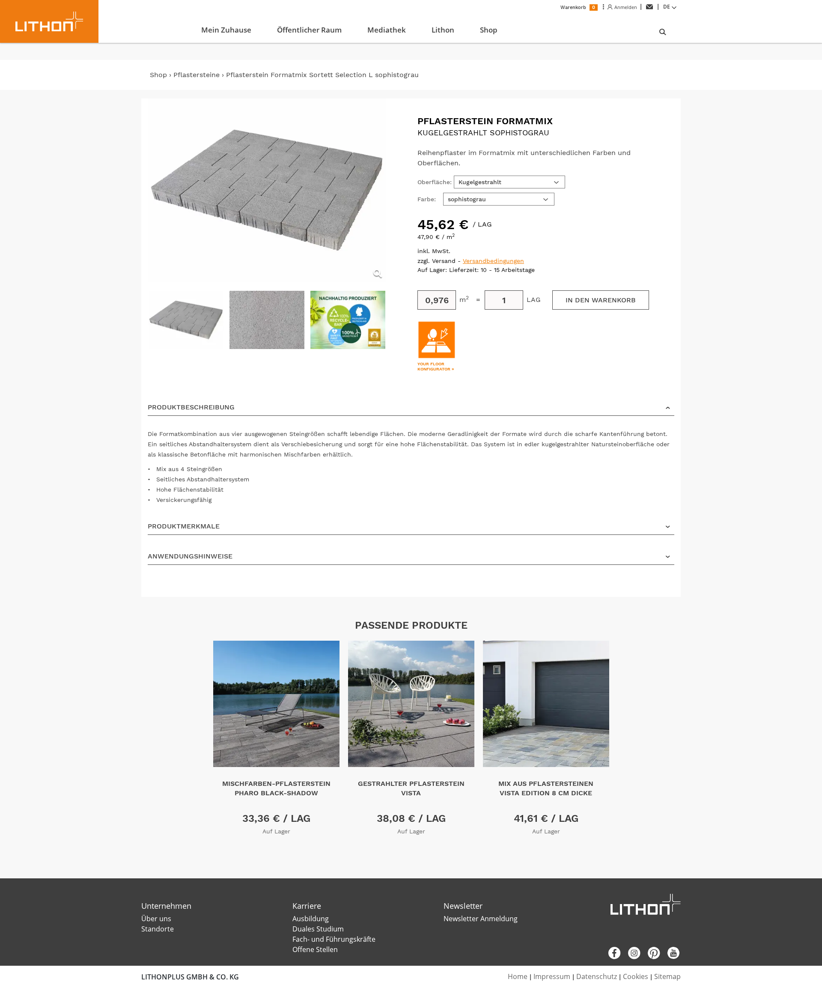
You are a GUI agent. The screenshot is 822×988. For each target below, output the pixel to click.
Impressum (551, 976)
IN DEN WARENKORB (601, 300)
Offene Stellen (315, 949)
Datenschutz (596, 976)
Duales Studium (318, 929)
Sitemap (667, 976)
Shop (158, 75)
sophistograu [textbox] (467, 199)
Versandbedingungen (493, 260)
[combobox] (671, 6)
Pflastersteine (197, 75)
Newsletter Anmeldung (481, 918)
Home (517, 976)
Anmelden (625, 7)
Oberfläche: (434, 182)
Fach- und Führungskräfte (333, 939)
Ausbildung (310, 918)
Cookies (635, 976)
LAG (534, 300)
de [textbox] (666, 6)
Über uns (156, 918)
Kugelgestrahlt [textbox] (480, 182)
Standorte (157, 929)
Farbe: (426, 199)
